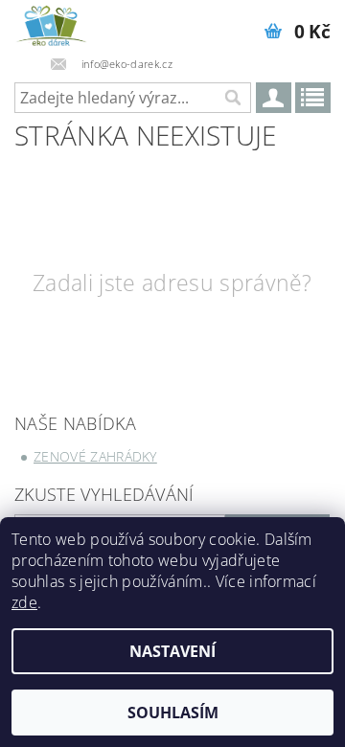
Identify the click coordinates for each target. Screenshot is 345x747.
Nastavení (172, 651)
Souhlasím (172, 712)
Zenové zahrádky (95, 456)
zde (24, 602)
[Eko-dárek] (51, 25)
